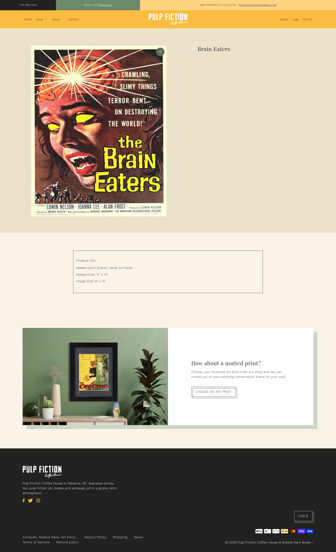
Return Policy (95, 537)
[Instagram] (39, 503)
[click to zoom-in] (160, 52)
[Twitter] (31, 503)
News (138, 537)
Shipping (120, 537)
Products (105, 4)
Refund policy (67, 542)
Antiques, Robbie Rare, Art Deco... (50, 537)
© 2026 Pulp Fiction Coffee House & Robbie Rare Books (268, 542)
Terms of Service (36, 542)
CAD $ (303, 516)
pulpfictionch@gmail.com (258, 4)
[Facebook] (25, 503)
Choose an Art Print (213, 391)
